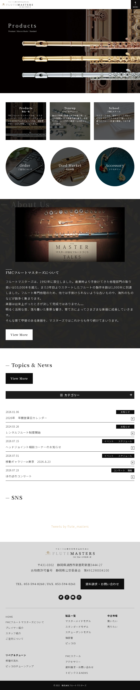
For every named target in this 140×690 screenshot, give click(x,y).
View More (19, 335)
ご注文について (15, 638)
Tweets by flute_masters (70, 526)
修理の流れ (12, 660)
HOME (9, 616)
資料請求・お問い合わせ (102, 584)
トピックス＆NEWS (76, 673)
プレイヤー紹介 (15, 627)
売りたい (112, 626)
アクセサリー (73, 661)
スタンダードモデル (77, 626)
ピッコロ (70, 643)
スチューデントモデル (78, 632)
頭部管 (69, 638)
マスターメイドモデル (78, 621)
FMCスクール (73, 656)
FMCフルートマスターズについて (25, 622)
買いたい (112, 621)
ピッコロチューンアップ (20, 666)
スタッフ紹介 (13, 633)
